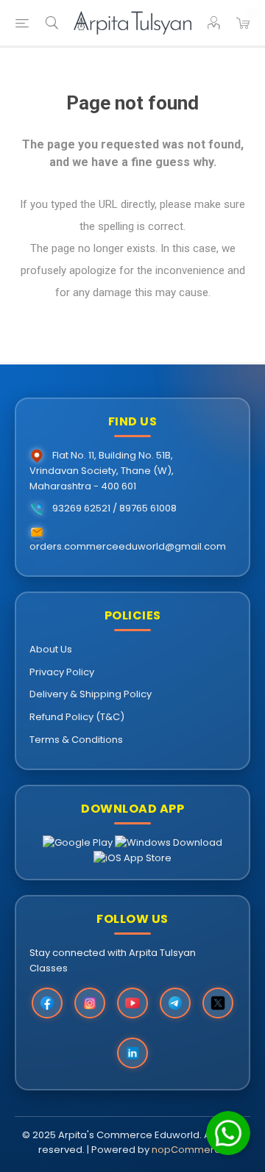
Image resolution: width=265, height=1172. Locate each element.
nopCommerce (189, 1150)
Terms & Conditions (76, 740)
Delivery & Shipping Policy (90, 694)
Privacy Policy (61, 672)
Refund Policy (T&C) (76, 717)
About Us (50, 649)
